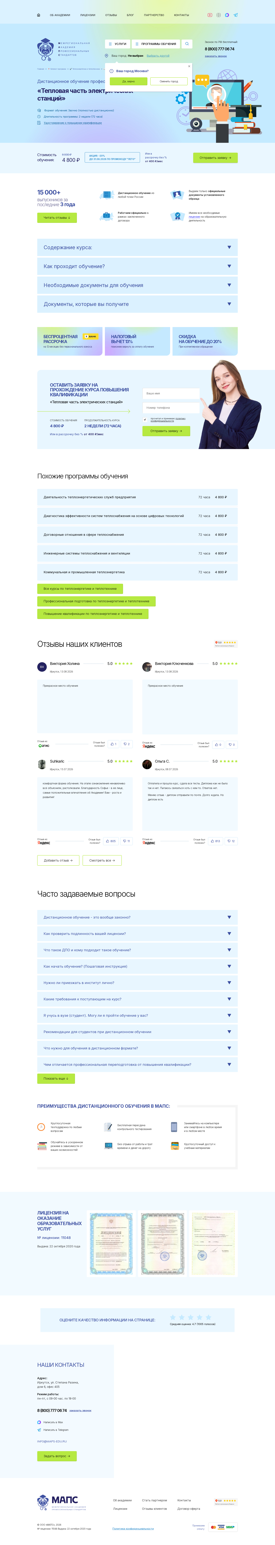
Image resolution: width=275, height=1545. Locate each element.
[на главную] (38, 15)
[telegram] (235, 15)
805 (113, 841)
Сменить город (169, 81)
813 (217, 841)
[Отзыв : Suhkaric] (44, 842)
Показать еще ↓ (56, 1078)
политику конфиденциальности (168, 419)
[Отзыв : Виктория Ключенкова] (149, 746)
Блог (130, 15)
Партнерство (154, 15)
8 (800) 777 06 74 (219, 49)
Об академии (60, 15)
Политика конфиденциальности (133, 1528)
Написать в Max (53, 1422)
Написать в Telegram (55, 1429)
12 (233, 841)
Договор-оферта (188, 1508)
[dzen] (219, 15)
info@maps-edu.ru (52, 1441)
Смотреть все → (102, 860)
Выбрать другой (158, 55)
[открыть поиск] (187, 44)
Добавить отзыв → (58, 860)
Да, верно (128, 81)
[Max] (227, 15)
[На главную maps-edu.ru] (63, 49)
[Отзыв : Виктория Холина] (44, 744)
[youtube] (210, 15)
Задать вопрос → (57, 1456)
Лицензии (87, 15)
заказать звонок (216, 56)
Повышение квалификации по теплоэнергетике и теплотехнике (93, 614)
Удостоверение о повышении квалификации (73, 122)
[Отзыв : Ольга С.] (149, 842)
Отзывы (111, 15)
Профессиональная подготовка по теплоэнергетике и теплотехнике (96, 601)
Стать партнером (154, 1500)
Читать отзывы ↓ (57, 218)
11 (128, 841)
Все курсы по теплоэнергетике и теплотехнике (80, 589)
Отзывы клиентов (154, 1508)
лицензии (194, 216)
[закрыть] (189, 66)
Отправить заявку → (215, 158)
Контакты (181, 15)
